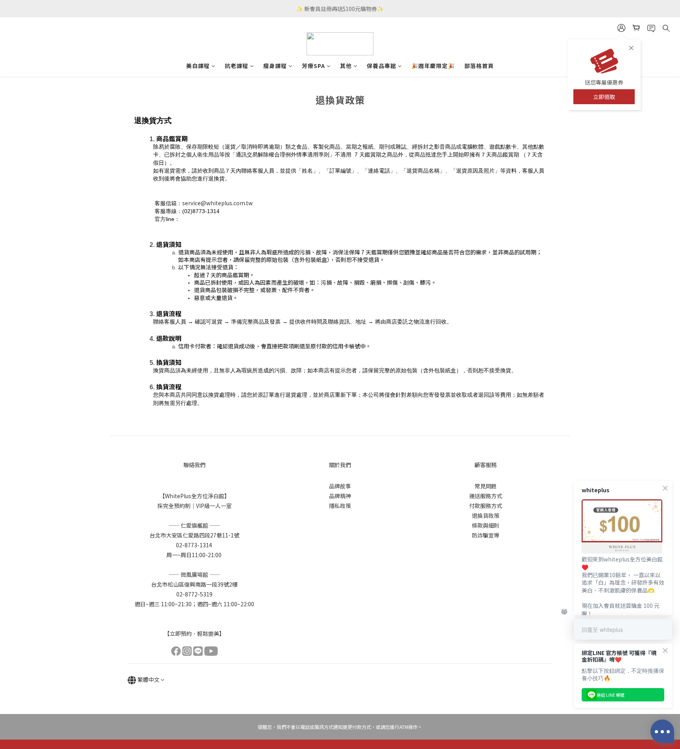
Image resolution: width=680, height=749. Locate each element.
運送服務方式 (485, 496)
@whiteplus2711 (202, 219)
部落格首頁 (479, 66)
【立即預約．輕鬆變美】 (194, 633)
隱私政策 (340, 506)
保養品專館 (381, 66)
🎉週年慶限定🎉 (433, 66)
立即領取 (604, 97)
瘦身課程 (275, 66)
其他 (346, 66)
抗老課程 (236, 66)
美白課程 (198, 66)
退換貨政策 (485, 515)
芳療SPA (313, 66)
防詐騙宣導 (485, 535)
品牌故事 (340, 486)
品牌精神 (340, 496)
